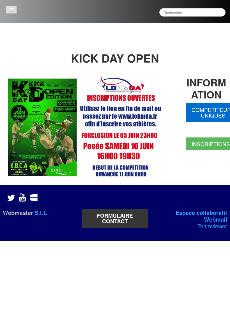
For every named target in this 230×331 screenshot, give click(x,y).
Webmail (215, 219)
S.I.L (41, 212)
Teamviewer (212, 226)
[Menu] (11, 9)
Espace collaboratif (201, 212)
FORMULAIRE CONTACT (115, 218)
